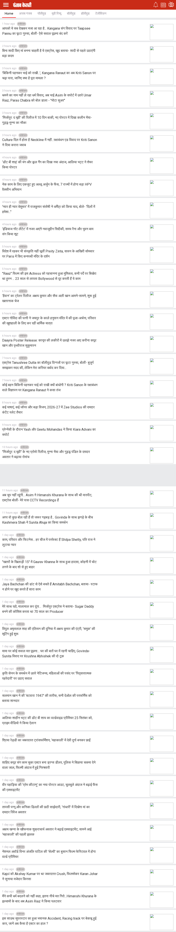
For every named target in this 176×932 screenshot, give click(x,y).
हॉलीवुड (85, 13)
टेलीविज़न (100, 13)
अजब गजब (25, 13)
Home (9, 13)
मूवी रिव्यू (56, 13)
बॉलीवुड (71, 13)
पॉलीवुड (42, 13)
